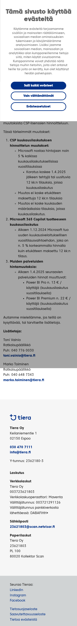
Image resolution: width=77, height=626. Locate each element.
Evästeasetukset (38, 106)
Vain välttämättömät (38, 95)
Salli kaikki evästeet (38, 85)
